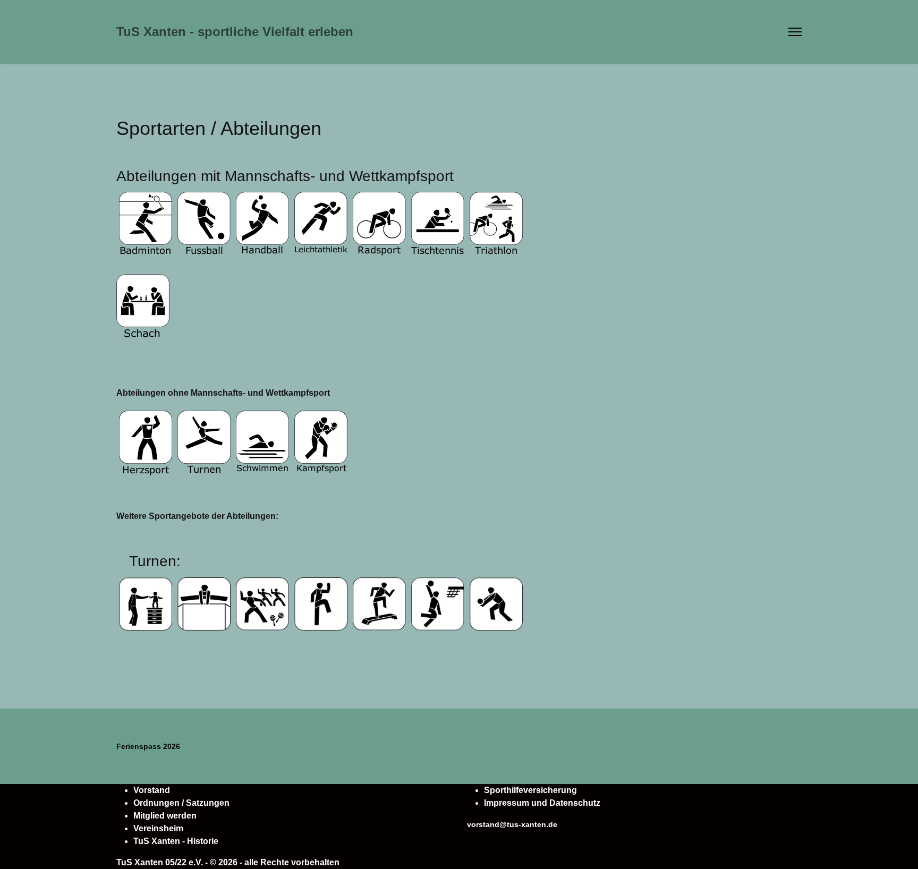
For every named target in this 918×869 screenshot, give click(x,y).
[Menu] (795, 32)
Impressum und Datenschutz (542, 802)
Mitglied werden (165, 815)
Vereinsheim (158, 828)
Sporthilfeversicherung (530, 790)
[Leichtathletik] (526, 195)
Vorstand (151, 790)
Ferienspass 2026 (148, 746)
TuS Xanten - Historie (175, 841)
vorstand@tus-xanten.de (512, 824)
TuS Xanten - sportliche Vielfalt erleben (234, 31)
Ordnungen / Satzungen (181, 802)
